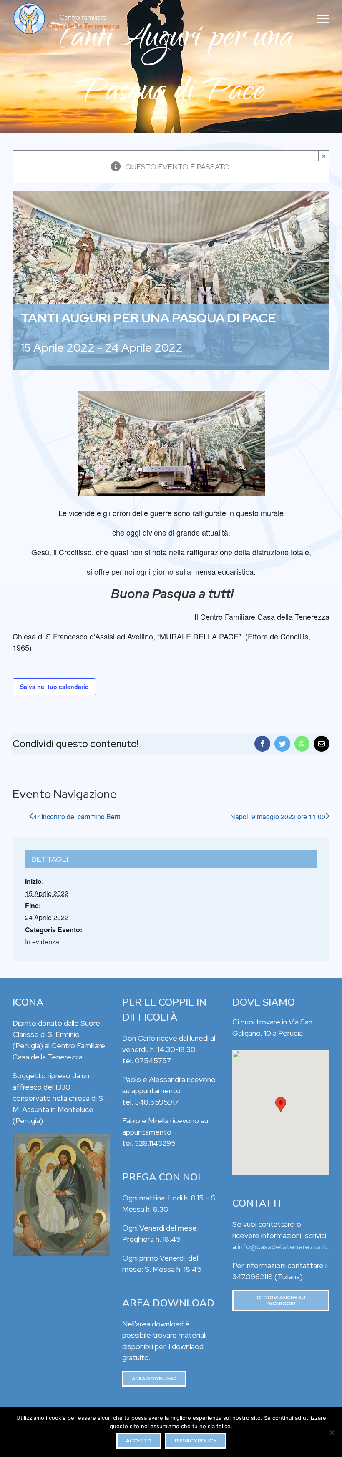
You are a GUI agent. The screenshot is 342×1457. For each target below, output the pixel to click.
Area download (154, 1378)
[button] (280, 1105)
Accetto (138, 1440)
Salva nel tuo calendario (54, 686)
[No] (331, 1432)
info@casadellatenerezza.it (282, 1246)
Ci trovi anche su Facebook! (280, 1300)
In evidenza (42, 941)
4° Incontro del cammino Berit (76, 816)
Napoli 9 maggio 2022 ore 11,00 (277, 816)
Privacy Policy (195, 1440)
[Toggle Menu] (323, 19)
